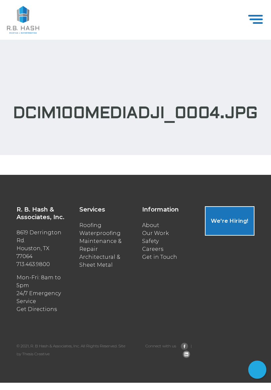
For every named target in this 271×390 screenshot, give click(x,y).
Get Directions (37, 309)
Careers (152, 249)
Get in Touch (159, 257)
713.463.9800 (33, 264)
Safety (150, 241)
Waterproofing (100, 233)
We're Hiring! (230, 221)
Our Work (155, 233)
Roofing (90, 225)
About (150, 225)
